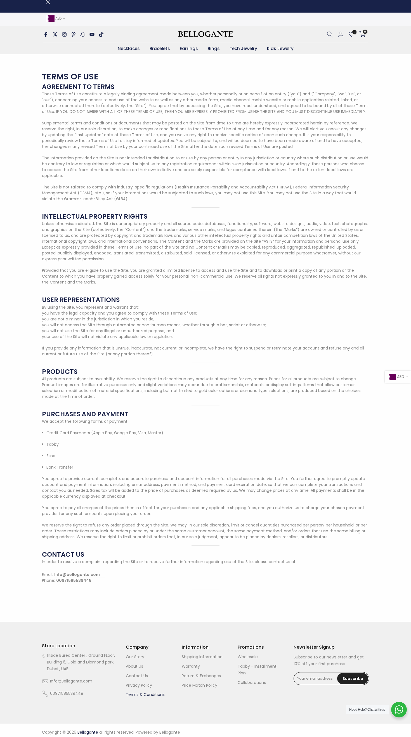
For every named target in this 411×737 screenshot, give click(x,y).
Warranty (191, 666)
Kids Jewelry (280, 48)
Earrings (189, 48)
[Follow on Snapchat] (82, 34)
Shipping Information (202, 657)
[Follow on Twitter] (55, 34)
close (44, 2)
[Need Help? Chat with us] (399, 709)
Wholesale (248, 657)
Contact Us (137, 676)
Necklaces (129, 48)
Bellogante (169, 732)
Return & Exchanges (201, 676)
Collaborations (252, 682)
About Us (134, 666)
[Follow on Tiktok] (101, 34)
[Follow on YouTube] (92, 34)
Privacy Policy (139, 685)
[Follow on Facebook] (45, 34)
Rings (214, 48)
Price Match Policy (199, 685)
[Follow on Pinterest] (73, 34)
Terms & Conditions (145, 694)
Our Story (135, 657)
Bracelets (160, 48)
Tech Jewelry (243, 48)
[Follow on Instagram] (64, 34)
